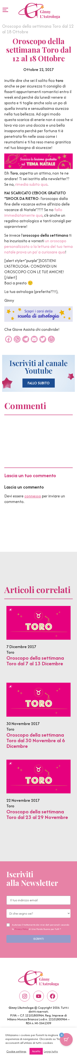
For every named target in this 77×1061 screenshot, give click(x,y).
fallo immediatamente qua (33, 212)
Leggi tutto (51, 1051)
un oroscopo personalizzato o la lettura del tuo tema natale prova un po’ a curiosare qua (38, 246)
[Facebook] (52, 996)
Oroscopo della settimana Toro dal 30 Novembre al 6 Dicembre (35, 740)
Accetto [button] (36, 1051)
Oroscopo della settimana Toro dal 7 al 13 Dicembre (35, 660)
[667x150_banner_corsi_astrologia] (38, 320)
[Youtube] (38, 996)
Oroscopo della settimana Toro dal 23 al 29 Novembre (37, 814)
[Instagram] (24, 996)
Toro (10, 652)
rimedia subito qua (31, 184)
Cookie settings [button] (16, 1051)
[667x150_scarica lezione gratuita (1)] (38, 167)
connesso (32, 496)
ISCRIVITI (38, 939)
